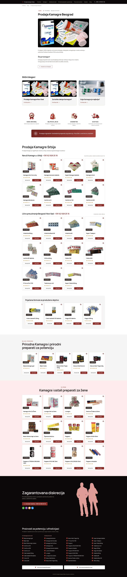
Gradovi (86, 2)
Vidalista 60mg (27, 233)
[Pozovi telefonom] (32, 508)
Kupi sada (37, 180)
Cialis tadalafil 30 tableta (53, 318)
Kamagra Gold (90, 175)
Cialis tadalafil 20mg (32, 318)
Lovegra (67, 411)
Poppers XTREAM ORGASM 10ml (31, 462)
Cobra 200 (89, 258)
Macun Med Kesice (79, 366)
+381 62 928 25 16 (50, 155)
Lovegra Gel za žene (50, 411)
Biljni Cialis (43, 366)
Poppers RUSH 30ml (92, 436)
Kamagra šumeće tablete (51, 175)
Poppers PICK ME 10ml (50, 461)
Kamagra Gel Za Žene (29, 411)
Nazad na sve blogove (46, 66)
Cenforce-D (47, 200)
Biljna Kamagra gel (28, 366)
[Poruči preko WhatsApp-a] (23, 508)
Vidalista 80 (68, 233)
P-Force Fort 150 (28, 283)
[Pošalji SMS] (29, 508)
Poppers (67, 436)
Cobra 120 (68, 258)
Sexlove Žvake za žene (93, 411)
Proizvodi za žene (78, 2)
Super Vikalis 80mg (71, 283)
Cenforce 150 (69, 200)
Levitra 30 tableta (28, 258)
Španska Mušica (49, 436)
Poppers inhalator (91, 461)
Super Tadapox (90, 233)
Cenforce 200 (90, 200)
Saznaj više (27, 180)
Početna (39, 2)
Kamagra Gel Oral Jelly (30, 175)
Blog (91, 2)
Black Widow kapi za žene (30, 436)
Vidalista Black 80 (49, 233)
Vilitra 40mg (48, 258)
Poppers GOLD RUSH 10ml (73, 461)
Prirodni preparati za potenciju (65, 2)
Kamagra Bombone (28, 200)
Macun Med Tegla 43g (96, 366)
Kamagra (45, 2)
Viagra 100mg (89, 318)
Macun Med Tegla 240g (62, 367)
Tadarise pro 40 (49, 283)
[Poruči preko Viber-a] (26, 508)
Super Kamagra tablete (72, 175)
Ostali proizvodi (52, 2)
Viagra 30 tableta (70, 318)
